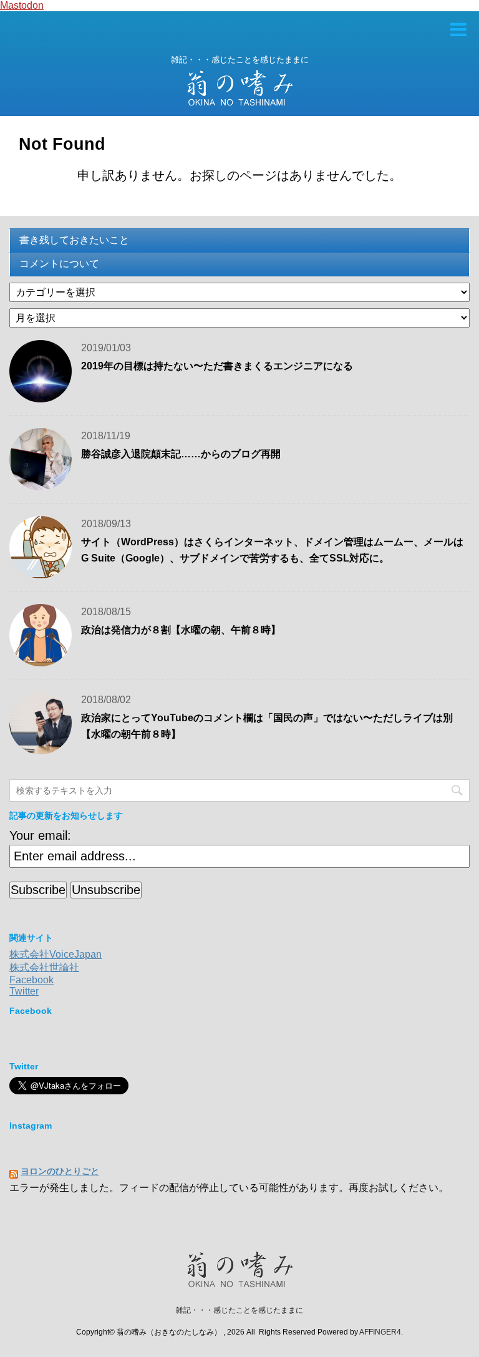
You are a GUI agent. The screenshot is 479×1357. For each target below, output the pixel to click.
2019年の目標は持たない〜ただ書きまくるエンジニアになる (217, 366)
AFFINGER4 (380, 1332)
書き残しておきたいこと (74, 240)
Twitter (24, 991)
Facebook (31, 980)
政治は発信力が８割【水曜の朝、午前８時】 (181, 630)
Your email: (40, 835)
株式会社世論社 (44, 967)
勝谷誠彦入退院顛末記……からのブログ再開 (181, 454)
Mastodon (22, 5)
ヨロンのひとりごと (60, 1171)
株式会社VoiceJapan (55, 954)
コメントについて (59, 263)
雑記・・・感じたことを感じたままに (239, 1310)
